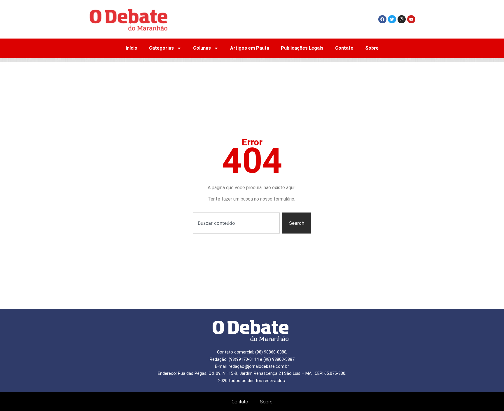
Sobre (372, 48)
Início (131, 48)
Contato (344, 48)
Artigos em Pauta (249, 48)
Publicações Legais (302, 48)
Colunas (202, 48)
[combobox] (236, 223)
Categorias (161, 48)
